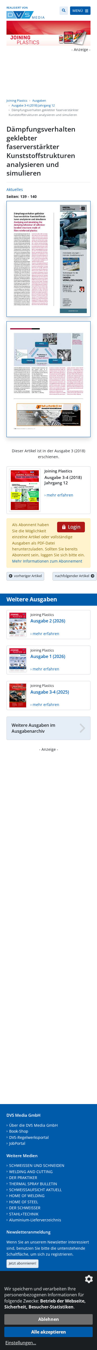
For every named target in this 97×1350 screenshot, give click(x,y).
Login (73, 526)
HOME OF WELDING (26, 1195)
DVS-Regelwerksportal (29, 1137)
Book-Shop (18, 1131)
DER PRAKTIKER (23, 1177)
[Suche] (64, 10)
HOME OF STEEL (23, 1201)
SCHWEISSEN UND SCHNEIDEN (36, 1165)
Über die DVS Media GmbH (33, 1125)
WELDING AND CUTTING (31, 1171)
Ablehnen (48, 1319)
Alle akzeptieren (48, 1332)
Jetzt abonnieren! (22, 1263)
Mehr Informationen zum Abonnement (47, 561)
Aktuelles (14, 189)
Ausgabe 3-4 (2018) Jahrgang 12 (33, 105)
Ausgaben (39, 100)
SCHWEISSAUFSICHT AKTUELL (35, 1189)
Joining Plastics (16, 100)
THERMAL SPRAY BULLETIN (33, 1183)
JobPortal (17, 1143)
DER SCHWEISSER (24, 1207)
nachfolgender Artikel (73, 575)
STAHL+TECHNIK (24, 1214)
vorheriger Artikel (27, 575)
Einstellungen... (20, 1343)
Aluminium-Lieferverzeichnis (35, 1219)
